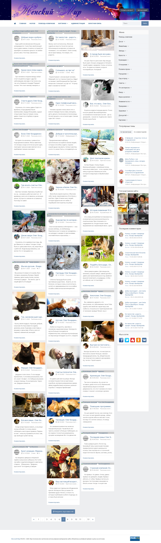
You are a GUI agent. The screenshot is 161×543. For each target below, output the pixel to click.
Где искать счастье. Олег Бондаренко (32, 185)
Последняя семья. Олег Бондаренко (101, 437)
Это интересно (124, 88)
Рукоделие (123, 74)
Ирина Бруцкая (141, 203)
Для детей (122, 115)
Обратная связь (94, 23)
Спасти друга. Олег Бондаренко (32, 101)
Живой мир (123, 46)
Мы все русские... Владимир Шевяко (32, 266)
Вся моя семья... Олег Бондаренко (32, 420)
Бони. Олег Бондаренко (31, 134)
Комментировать (19, 58)
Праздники (123, 106)
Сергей (120, 213)
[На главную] (23, 10)
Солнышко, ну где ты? (65, 70)
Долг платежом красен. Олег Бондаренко (101, 158)
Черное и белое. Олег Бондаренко (67, 187)
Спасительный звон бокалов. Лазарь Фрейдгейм (135, 254)
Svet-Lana (142, 223)
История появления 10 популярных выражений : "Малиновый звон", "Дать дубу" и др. (101, 210)
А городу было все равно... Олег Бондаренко (101, 54)
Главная (22, 23)
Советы (121, 83)
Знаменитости (124, 101)
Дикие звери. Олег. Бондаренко (32, 235)
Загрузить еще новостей (63, 511)
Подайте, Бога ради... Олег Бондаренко (101, 265)
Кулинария (123, 60)
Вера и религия (124, 97)
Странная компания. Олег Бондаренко (101, 468)
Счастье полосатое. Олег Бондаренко (67, 372)
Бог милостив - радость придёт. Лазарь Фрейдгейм (67, 37)
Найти (145, 23)
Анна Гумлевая (131, 203)
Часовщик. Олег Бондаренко (67, 420)
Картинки (62, 23)
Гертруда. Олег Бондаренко (67, 273)
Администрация (78, 23)
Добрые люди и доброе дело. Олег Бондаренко (32, 37)
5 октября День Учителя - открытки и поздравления (134, 172)
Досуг (121, 41)
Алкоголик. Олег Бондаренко (101, 295)
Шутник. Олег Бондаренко (67, 320)
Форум (32, 23)
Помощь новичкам (46, 23)
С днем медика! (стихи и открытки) (133, 181)
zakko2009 (131, 223)
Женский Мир (15, 539)
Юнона (120, 223)
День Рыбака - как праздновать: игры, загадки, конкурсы (135, 161)
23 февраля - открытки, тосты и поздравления (136, 139)
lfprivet (127, 247)
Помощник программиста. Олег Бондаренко (101, 406)
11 (80, 519)
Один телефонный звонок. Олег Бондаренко (67, 103)
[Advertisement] (133, 378)
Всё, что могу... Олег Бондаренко (101, 104)
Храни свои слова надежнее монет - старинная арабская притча (32, 70)
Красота (122, 55)
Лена (119, 202)
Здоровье (122, 111)
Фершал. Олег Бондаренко (32, 368)
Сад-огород (123, 78)
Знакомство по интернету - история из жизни (67, 220)
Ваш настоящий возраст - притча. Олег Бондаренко (67, 481)
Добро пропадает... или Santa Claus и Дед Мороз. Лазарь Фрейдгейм (135, 293)
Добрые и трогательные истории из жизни (67, 134)
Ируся (130, 213)
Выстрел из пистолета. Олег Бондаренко (101, 345)
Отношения (123, 64)
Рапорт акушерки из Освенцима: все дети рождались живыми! (132, 149)
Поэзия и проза (124, 69)
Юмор (121, 92)
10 (76, 519)
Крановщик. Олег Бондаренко (101, 376)
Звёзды (121, 51)
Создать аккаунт (127, 10)
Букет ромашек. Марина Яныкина (32, 451)
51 (88, 519)
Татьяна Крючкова (142, 214)
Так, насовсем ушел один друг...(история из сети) (32, 317)
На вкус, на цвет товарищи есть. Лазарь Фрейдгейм (134, 234)
